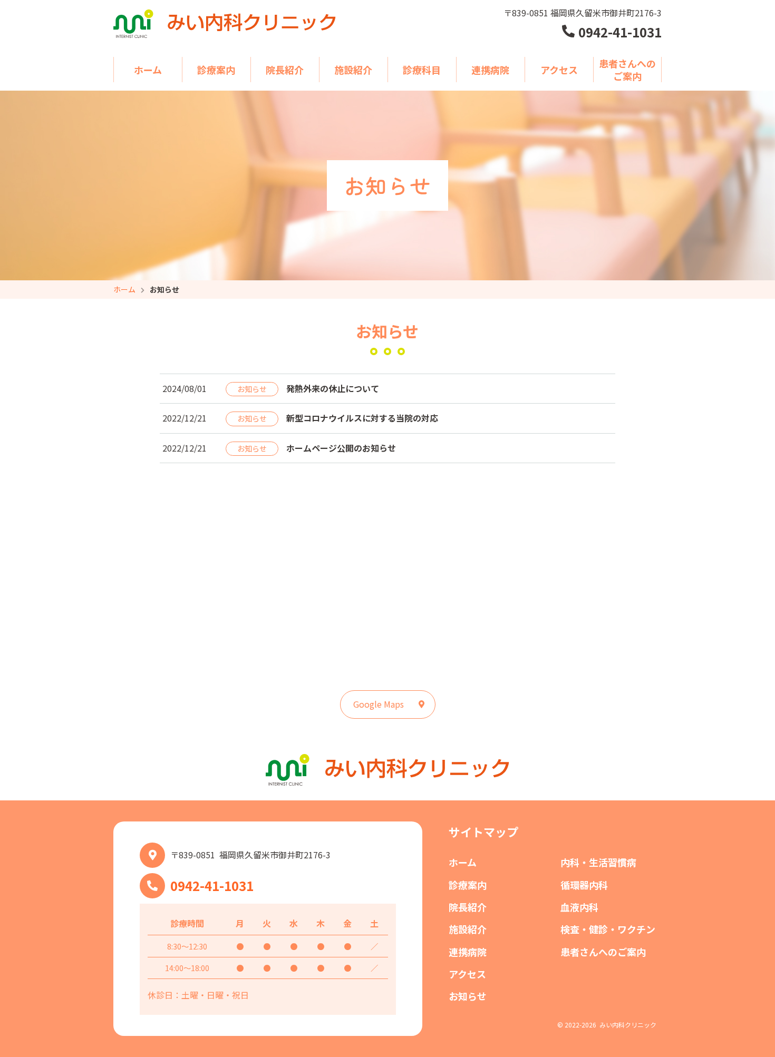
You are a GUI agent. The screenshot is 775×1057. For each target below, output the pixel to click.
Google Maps (378, 704)
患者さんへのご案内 (627, 69)
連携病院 (490, 69)
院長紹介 (285, 69)
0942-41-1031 (212, 885)
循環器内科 (584, 885)
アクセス (559, 69)
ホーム (148, 69)
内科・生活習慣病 (598, 862)
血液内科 (579, 907)
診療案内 (216, 69)
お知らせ (468, 996)
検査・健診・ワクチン (607, 929)
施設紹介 (353, 69)
